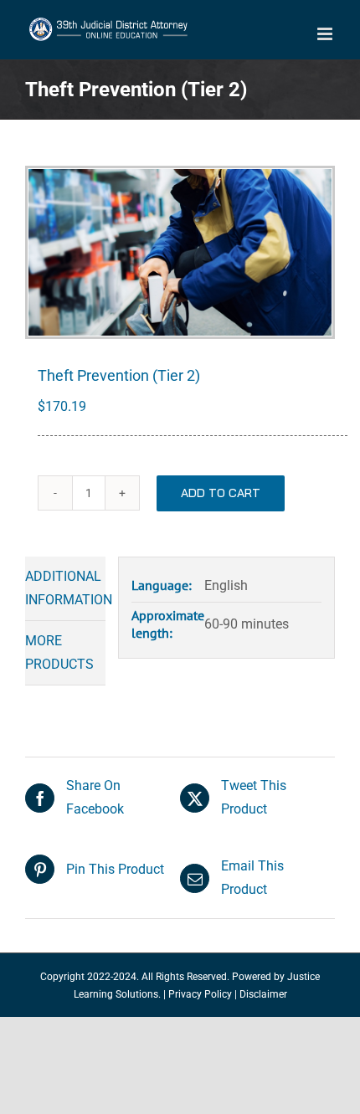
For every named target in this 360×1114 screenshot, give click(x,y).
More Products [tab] (59, 652)
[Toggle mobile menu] (326, 34)
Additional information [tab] (65, 588)
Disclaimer (263, 994)
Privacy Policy (200, 994)
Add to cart (220, 493)
